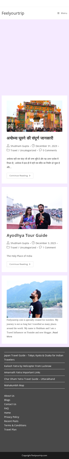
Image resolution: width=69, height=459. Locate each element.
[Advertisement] (34, 55)
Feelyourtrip (13, 13)
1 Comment (49, 247)
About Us (9, 395)
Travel (14, 150)
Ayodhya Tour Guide (27, 235)
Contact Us (10, 404)
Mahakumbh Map (14, 385)
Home (7, 412)
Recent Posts (11, 421)
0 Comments (50, 150)
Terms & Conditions (15, 425)
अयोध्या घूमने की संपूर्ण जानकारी (30, 138)
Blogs (7, 400)
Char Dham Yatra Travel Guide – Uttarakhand (29, 379)
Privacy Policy (11, 416)
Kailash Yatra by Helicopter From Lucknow (27, 366)
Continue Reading (21, 176)
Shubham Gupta (20, 146)
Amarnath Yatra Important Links (22, 372)
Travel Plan (10, 429)
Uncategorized (28, 150)
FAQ (6, 408)
